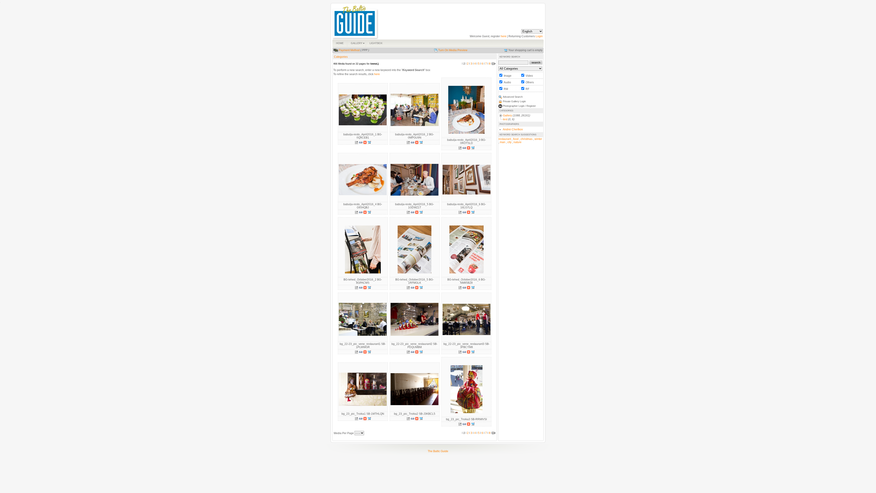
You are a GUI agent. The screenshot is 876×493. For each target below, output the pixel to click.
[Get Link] (360, 142)
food (516, 139)
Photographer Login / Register (519, 106)
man (502, 142)
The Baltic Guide (438, 451)
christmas (526, 139)
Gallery (507, 115)
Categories (341, 56)
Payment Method (349, 50)
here (503, 36)
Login (539, 36)
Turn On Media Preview (452, 50)
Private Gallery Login (514, 101)
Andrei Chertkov (513, 129)
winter (538, 139)
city (509, 142)
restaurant (504, 139)
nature (517, 142)
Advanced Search (513, 96)
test (505, 119)
